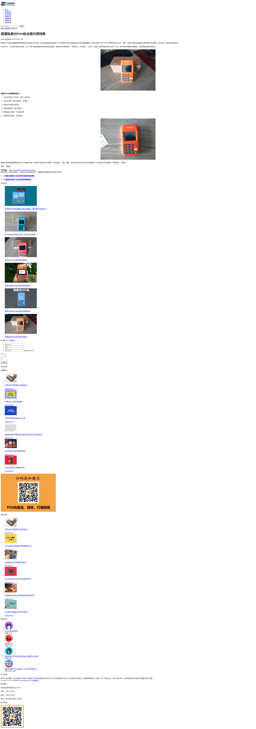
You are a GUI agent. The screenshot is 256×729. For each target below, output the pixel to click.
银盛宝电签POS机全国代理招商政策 (18, 179)
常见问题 (8, 14)
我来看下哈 (9, 644)
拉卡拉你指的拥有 (11, 631)
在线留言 (8, 22)
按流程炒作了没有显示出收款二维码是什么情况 (21, 656)
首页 (6, 10)
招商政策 (8, 18)
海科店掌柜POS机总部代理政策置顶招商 (20, 176)
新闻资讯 (8, 12)
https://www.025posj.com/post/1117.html (22, 170)
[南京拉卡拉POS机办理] (8, 6)
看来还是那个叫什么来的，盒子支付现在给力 (21, 669)
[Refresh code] (29, 350)
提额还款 (8, 20)
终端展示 (8, 16)
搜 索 (22, 26)
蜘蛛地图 (35, 680)
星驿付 (8, 166)
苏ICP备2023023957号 (26, 680)
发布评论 (4, 363)
